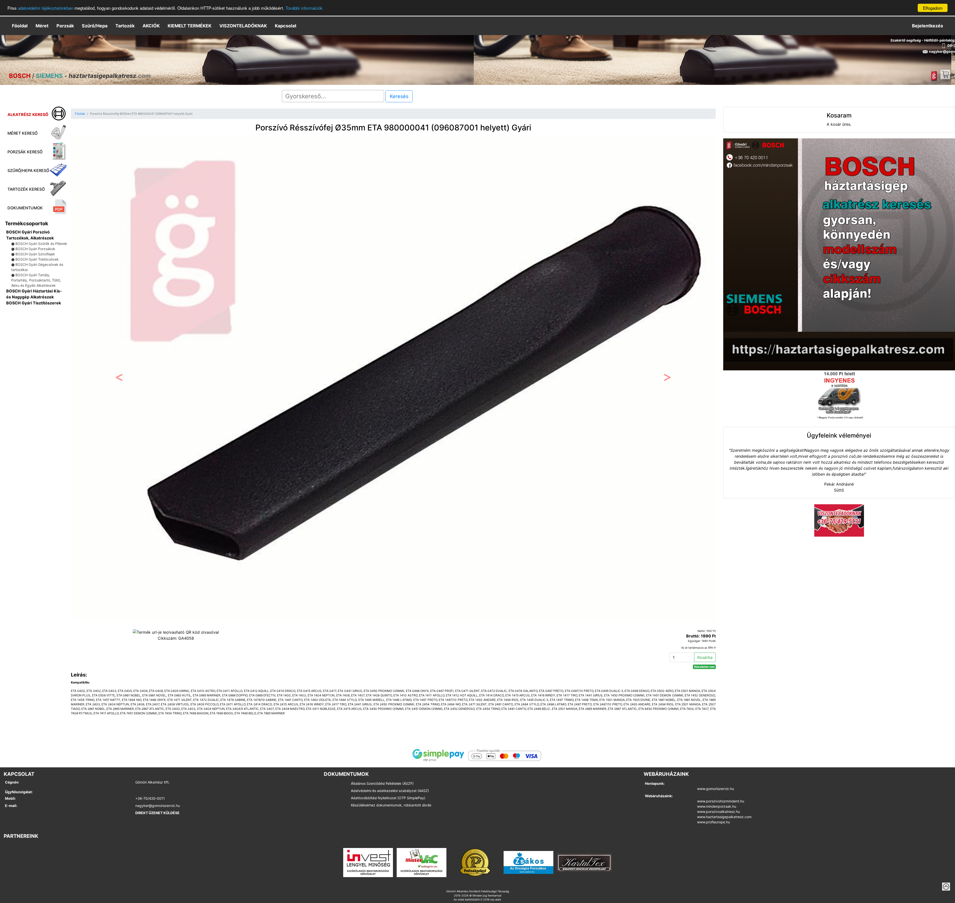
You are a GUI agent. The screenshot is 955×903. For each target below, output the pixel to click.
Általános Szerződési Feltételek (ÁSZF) (382, 783)
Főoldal (20, 25)
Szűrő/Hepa (94, 25)
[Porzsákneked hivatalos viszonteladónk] (475, 861)
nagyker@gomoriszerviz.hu (157, 805)
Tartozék (125, 25)
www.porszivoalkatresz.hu (718, 811)
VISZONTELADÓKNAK (243, 25)
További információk (304, 8)
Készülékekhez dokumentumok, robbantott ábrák (391, 805)
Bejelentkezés (927, 25)
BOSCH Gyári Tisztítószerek (33, 302)
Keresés (399, 96)
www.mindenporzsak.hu (716, 806)
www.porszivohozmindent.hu (720, 801)
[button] (119, 378)
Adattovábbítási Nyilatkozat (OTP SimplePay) (388, 798)
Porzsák (65, 25)
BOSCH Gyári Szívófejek (35, 254)
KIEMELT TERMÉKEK (189, 25)
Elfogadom (933, 8)
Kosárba (705, 657)
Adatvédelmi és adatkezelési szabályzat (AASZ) (390, 791)
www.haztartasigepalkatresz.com (724, 817)
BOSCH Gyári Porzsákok (35, 249)
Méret (42, 25)
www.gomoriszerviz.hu (715, 789)
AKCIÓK (151, 25)
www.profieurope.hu (713, 822)
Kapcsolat (285, 25)
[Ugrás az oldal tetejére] (946, 887)
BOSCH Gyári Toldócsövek (37, 259)
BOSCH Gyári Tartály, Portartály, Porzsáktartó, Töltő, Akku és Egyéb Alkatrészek (36, 280)
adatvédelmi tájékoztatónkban (45, 8)
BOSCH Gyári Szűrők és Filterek (41, 243)
